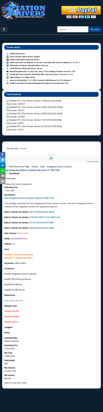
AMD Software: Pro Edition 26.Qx (22, 77)
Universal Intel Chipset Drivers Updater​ (25, 57)
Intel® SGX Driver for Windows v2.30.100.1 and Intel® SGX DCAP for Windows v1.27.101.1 (45, 63)
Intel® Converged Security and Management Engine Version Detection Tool (39, 83)
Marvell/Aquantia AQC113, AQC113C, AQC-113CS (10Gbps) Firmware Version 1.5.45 (42, 71)
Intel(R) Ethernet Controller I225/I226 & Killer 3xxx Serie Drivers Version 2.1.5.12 (41, 74)
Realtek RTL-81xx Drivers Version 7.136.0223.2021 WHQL (36, 100)
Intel (42, 166)
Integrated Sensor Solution (59, 166)
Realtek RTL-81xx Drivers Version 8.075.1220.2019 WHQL (36, 126)
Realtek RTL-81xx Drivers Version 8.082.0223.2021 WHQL (36, 113)
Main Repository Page (19, 166)
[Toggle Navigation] (4, 29)
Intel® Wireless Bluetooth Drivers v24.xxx (26, 68)
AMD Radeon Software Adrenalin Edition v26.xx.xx (29, 65)
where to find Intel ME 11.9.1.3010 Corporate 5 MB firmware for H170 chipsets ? (41, 80)
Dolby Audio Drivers (17, 54)
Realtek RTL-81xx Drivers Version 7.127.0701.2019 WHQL (36, 119)
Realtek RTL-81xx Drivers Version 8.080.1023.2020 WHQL (36, 107)
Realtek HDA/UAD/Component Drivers (24, 60)
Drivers (35, 166)
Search (96, 29)
